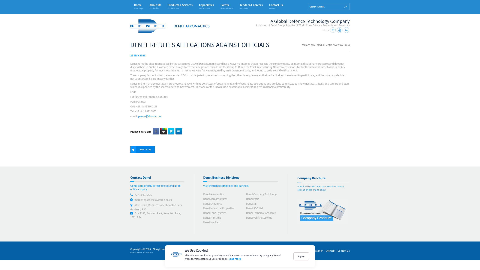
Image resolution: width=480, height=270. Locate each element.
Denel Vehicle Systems (259, 218)
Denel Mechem (211, 222)
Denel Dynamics (212, 204)
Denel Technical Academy (261, 213)
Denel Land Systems (214, 213)
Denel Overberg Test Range (261, 194)
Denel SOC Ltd (254, 208)
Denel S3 (251, 204)
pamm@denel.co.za (149, 116)
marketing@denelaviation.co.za (153, 200)
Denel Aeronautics (213, 194)
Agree (301, 256)
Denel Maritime (212, 218)
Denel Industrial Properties (218, 208)
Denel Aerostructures (215, 199)
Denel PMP (252, 199)
